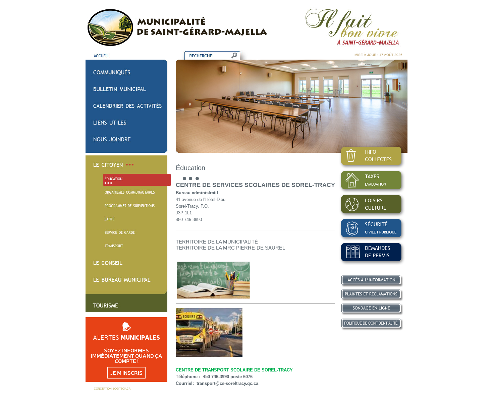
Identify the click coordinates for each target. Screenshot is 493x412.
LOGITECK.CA (121, 388)
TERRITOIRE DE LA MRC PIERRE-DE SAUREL (230, 248)
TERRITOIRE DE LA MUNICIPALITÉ (217, 242)
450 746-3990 (216, 376)
